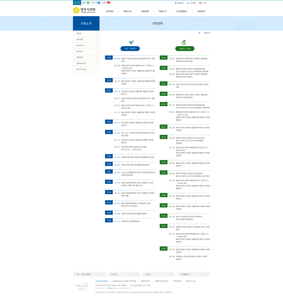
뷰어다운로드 (145, 281)
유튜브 (105, 2)
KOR (204, 3)
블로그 (84, 2)
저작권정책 (177, 281)
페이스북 (95, 2)
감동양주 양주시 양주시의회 (84, 10)
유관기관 (114, 274)
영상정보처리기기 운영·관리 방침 (124, 281)
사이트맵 (193, 3)
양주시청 (77, 2)
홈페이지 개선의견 (161, 281)
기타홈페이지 (185, 274)
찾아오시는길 (190, 281)
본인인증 (180, 3)
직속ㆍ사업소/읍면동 (83, 274)
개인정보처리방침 (101, 281)
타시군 (148, 274)
